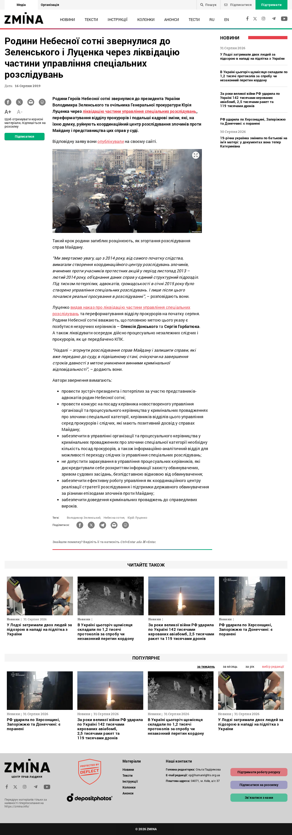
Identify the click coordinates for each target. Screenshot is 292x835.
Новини (67, 19)
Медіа (21, 5)
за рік (249, 666)
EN (226, 19)
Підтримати (271, 5)
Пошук (211, 5)
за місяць (230, 666)
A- (20, 111)
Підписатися (240, 5)
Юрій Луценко (137, 517)
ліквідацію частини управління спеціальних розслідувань (139, 111)
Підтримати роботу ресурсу (258, 772)
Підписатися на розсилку (259, 785)
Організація (50, 5)
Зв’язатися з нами (259, 797)
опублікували (110, 141)
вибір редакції (273, 666)
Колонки (145, 19)
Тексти (91, 19)
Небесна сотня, (114, 517)
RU (211, 19)
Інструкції (118, 19)
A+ (8, 111)
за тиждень (206, 666)
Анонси (171, 19)
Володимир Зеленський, (84, 517)
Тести (194, 19)
